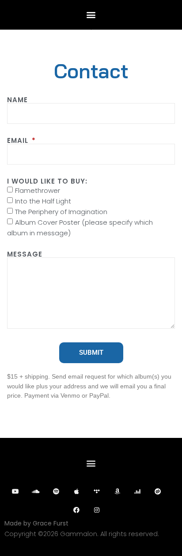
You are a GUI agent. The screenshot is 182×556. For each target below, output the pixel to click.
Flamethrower (37, 190)
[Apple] (76, 491)
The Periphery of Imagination (61, 211)
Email (18, 140)
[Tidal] (96, 491)
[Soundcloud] (36, 491)
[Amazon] (117, 491)
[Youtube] (15, 491)
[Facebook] (76, 510)
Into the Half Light (43, 201)
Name (17, 99)
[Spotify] (56, 491)
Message (24, 254)
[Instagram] (96, 510)
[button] (91, 14)
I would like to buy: (47, 181)
